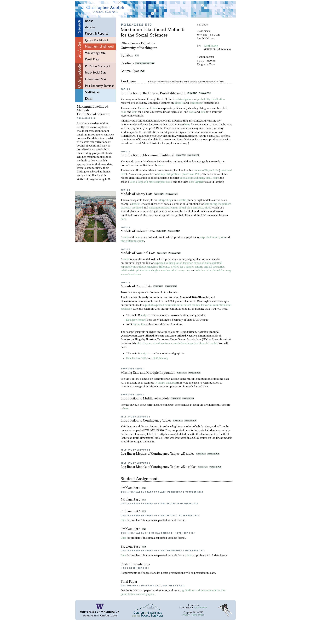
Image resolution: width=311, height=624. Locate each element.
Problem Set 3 (131, 511)
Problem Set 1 (131, 488)
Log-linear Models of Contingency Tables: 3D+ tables (159, 467)
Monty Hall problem (169, 174)
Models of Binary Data (137, 194)
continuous (196, 103)
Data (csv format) (136, 320)
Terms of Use (197, 615)
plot (174, 383)
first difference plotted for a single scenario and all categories (188, 267)
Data (123, 520)
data (154, 108)
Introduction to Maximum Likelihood (148, 155)
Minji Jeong (211, 46)
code (143, 108)
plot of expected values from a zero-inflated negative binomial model (177, 343)
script (144, 315)
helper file (139, 324)
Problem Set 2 (131, 500)
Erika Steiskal (200, 607)
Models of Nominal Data (138, 253)
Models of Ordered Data (138, 231)
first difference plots (132, 241)
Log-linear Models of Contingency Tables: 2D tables (158, 453)
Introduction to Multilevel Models (145, 398)
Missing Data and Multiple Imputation (148, 372)
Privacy (186, 615)
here (187, 124)
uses (196, 182)
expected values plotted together (173, 263)
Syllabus (127, 55)
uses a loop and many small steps (199, 178)
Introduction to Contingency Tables (146, 420)
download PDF (191, 174)
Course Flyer (130, 71)
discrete (179, 103)
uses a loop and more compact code (151, 182)
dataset (135, 204)
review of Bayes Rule (206, 170)
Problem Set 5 (131, 546)
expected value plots (212, 237)
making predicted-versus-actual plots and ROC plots (179, 208)
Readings (128, 63)
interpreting (165, 200)
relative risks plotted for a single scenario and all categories (155, 270)
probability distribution (211, 99)
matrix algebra (183, 99)
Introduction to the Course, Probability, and (153, 93)
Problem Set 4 (131, 529)
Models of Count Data (137, 286)
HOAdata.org (160, 358)
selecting (182, 200)
